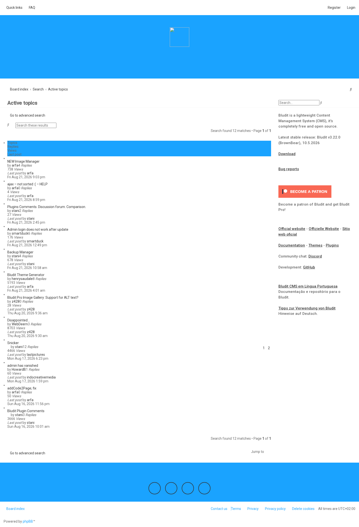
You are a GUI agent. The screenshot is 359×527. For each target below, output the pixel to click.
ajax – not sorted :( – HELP (27, 184)
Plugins (332, 245)
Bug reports (288, 169)
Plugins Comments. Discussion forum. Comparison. (46, 207)
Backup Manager (20, 252)
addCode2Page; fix (21, 388)
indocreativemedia (41, 377)
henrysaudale (22, 279)
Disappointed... (18, 320)
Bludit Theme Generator (25, 275)
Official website (291, 229)
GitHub (309, 267)
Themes (315, 245)
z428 (16, 301)
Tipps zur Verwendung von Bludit (307, 308)
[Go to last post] (35, 173)
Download (287, 154)
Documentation (291, 245)
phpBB (28, 521)
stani (15, 211)
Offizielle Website (324, 229)
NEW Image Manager (23, 161)
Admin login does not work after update (37, 229)
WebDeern (20, 324)
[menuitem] (30, 8)
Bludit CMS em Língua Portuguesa (308, 286)
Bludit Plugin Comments (25, 411)
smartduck (20, 233)
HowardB (19, 369)
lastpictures (36, 355)
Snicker (13, 343)
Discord (315, 256)
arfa (15, 165)
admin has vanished (22, 366)
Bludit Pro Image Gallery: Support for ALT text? (42, 297)
